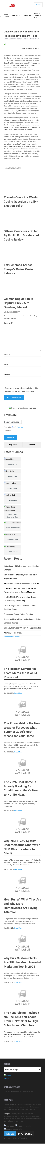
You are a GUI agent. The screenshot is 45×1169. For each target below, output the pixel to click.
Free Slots (6, 15)
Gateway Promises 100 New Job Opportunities (22, 628)
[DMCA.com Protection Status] (19, 1133)
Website (7, 374)
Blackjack (16, 15)
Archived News (10, 39)
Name (7, 355)
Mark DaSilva (34, 39)
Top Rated (13, 445)
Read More (18, 693)
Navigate (7, 1114)
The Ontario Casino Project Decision (18, 614)
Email (6, 364)
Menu (38, 5)
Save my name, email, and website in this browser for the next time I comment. (21, 389)
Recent (32, 445)
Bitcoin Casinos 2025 (37, 15)
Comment (8, 323)
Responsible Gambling (13, 637)
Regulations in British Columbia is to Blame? (21, 583)
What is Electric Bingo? (13, 633)
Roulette (27, 15)
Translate (20, 427)
